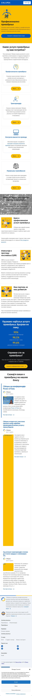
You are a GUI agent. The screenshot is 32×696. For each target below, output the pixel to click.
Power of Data (15, 408)
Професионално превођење (16, 71)
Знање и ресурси (20, 639)
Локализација (13, 622)
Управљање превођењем (16, 171)
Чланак (13, 616)
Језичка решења (5, 633)
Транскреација (16, 103)
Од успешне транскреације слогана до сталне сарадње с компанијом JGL (15, 554)
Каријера (3, 628)
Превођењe (4, 622)
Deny (16, 686)
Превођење (4, 625)
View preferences (16, 690)
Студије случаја (10, 639)
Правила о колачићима (11, 693)
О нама (3, 637)
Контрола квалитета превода (16, 137)
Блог (2, 639)
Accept (16, 682)
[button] (30, 669)
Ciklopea (7, 3)
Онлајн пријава (5, 631)
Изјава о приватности (21, 693)
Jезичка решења (5, 620)
